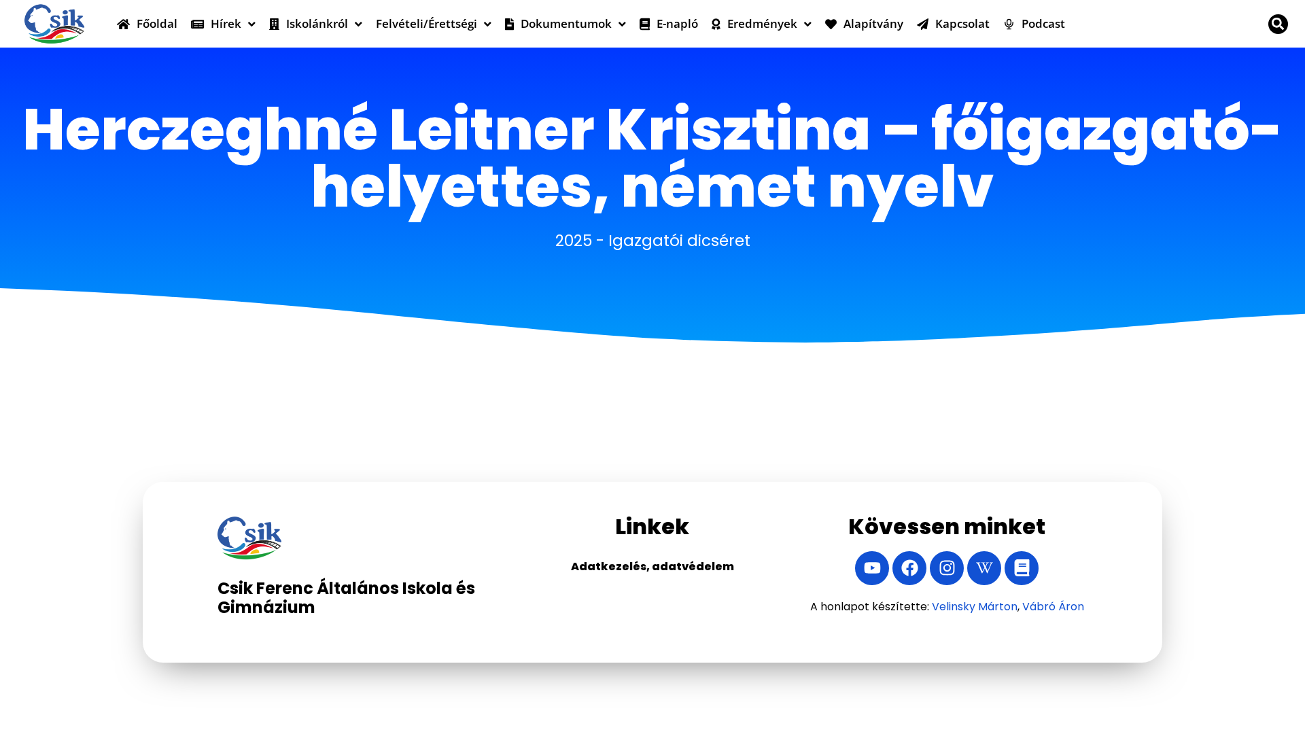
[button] (1278, 24)
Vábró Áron (1053, 606)
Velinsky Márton (974, 606)
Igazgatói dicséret (679, 240)
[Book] (1022, 568)
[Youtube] (872, 568)
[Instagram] (947, 568)
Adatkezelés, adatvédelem (652, 566)
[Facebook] (909, 568)
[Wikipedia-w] (984, 568)
